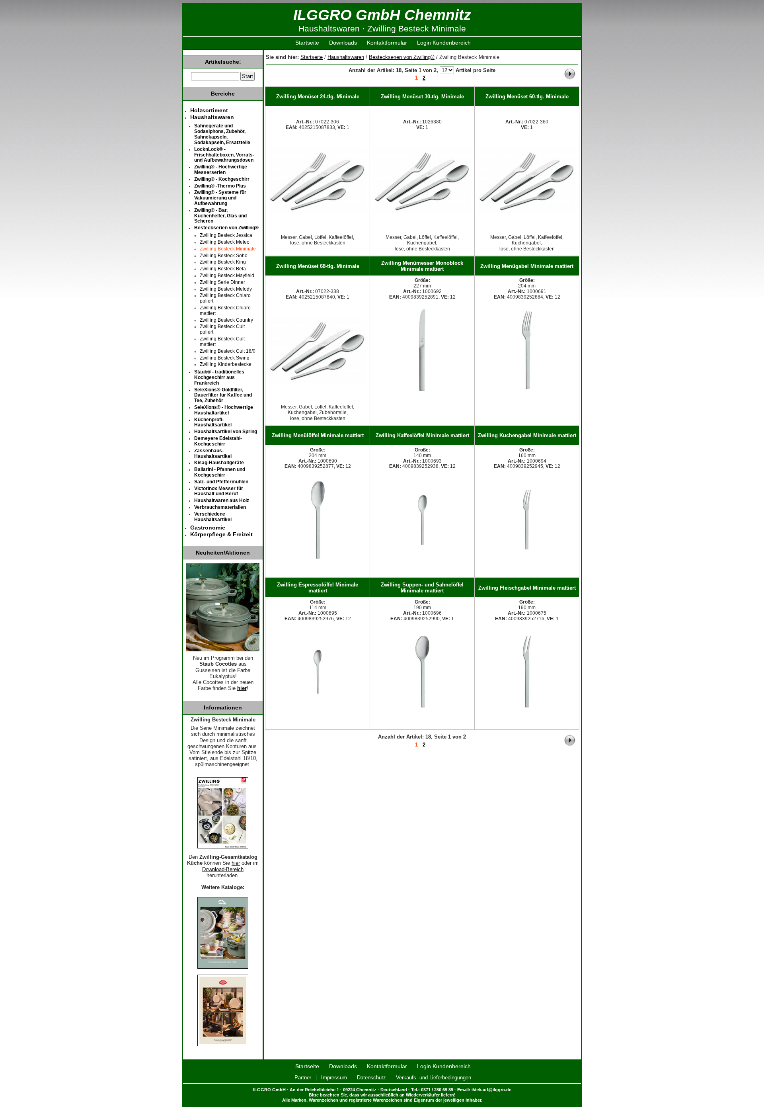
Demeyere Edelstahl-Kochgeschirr (218, 441)
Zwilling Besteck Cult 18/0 (227, 351)
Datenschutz (371, 1078)
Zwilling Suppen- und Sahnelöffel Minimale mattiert (422, 588)
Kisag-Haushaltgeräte (219, 462)
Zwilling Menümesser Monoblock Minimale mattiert (422, 266)
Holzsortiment (209, 110)
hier (242, 688)
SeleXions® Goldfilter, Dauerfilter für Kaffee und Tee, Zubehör (223, 395)
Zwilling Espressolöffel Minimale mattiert (317, 588)
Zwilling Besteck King (223, 262)
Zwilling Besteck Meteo (224, 242)
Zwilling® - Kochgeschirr (221, 179)
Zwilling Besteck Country (226, 320)
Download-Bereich (223, 869)
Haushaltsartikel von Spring (225, 431)
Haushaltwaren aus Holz (221, 500)
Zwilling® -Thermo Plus (220, 186)
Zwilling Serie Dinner (222, 282)
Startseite (307, 42)
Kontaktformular (387, 42)
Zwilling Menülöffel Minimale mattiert (318, 435)
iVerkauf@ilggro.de (491, 1089)
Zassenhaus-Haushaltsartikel (213, 453)
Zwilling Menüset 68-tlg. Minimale (317, 266)
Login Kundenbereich (444, 42)
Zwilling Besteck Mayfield (227, 275)
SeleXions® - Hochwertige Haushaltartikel (223, 410)
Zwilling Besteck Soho (224, 255)
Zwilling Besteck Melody (226, 289)
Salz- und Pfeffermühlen (221, 481)
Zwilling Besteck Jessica (226, 235)
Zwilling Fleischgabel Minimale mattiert (527, 588)
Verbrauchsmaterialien (220, 507)
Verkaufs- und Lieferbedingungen (433, 1078)
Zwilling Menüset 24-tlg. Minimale (317, 97)
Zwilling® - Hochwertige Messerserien (220, 169)
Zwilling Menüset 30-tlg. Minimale (422, 97)
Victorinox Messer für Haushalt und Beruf (218, 491)
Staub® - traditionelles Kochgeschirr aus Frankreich (219, 377)
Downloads (343, 42)
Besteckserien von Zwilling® (402, 57)
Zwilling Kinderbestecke (225, 364)
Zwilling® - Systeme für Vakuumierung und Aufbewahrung (220, 198)
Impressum (334, 1078)
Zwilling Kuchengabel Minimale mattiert (527, 435)
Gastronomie (207, 527)
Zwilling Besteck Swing (224, 358)
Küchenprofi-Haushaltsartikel (213, 422)
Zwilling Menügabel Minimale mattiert (526, 266)
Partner (302, 1078)
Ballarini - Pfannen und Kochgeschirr (219, 472)
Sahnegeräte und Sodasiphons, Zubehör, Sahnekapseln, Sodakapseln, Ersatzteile (222, 134)
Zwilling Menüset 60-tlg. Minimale (527, 97)
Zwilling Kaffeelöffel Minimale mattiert (422, 435)
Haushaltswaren (345, 57)
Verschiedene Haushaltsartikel (213, 517)
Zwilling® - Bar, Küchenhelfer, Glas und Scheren (220, 216)
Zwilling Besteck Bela (223, 268)
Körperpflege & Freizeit (221, 534)
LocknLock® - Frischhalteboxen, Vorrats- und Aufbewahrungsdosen (224, 155)
